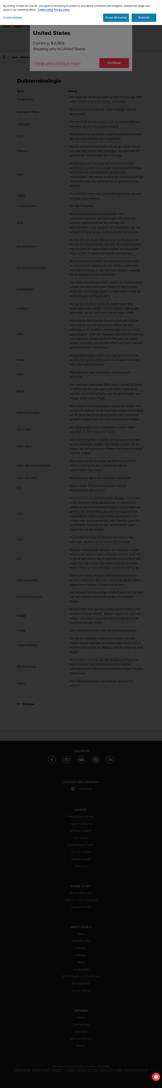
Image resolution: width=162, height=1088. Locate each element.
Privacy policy (62, 10)
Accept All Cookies (116, 17)
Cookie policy (45, 10)
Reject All (143, 17)
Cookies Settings (13, 17)
